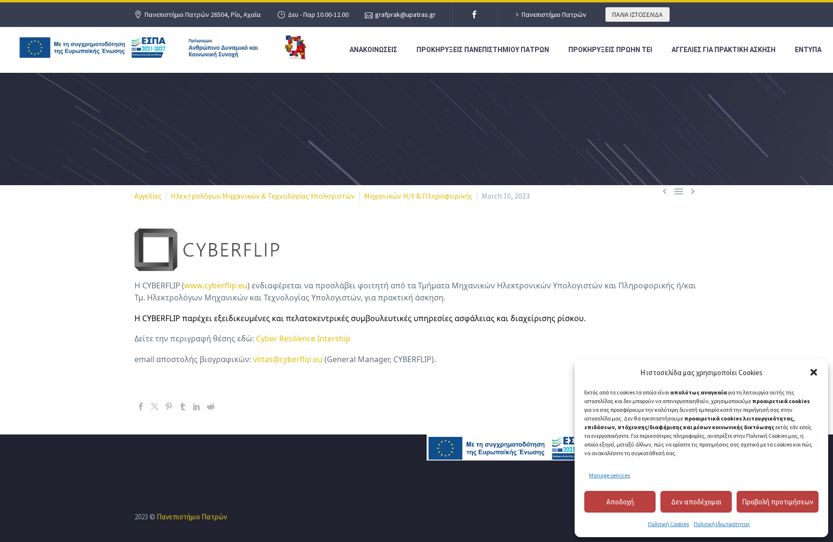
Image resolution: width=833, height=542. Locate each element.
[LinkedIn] (197, 406)
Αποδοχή (620, 501)
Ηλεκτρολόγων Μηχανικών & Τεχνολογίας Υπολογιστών (263, 196)
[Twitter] (155, 406)
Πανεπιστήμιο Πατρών (554, 14)
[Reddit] (211, 406)
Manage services (609, 475)
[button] (814, 372)
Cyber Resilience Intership (303, 338)
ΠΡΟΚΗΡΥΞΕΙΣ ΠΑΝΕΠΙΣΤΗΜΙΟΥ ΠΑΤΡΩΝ (482, 50)
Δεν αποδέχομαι (696, 501)
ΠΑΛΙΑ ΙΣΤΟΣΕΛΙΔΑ (637, 14)
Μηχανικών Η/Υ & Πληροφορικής (418, 196)
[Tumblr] (183, 406)
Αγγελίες (147, 196)
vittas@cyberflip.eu (287, 359)
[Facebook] (474, 14)
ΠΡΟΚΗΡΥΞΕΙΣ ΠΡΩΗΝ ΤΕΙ (610, 50)
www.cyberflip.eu (215, 285)
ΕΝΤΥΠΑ (808, 50)
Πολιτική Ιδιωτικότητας (722, 524)
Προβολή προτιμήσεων (777, 501)
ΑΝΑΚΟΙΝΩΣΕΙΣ (373, 50)
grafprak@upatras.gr (405, 14)
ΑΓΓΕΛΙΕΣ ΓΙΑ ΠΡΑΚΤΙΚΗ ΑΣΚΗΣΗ (724, 50)
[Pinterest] (169, 406)
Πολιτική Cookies (668, 524)
